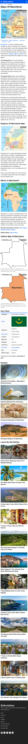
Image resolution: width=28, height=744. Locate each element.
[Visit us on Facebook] (4, 733)
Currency (3, 347)
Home (2, 713)
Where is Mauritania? (13, 40)
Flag (9, 41)
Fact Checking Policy (5, 723)
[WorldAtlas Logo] (8, 2)
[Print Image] (23, 11)
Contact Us (3, 715)
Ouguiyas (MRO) (15, 347)
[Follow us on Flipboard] (2, 733)
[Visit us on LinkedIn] (13, 733)
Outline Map (22, 40)
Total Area (3, 334)
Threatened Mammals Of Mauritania (12, 420)
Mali (22, 53)
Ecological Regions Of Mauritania (11, 438)
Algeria (16, 53)
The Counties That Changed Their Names (14, 697)
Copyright (3, 719)
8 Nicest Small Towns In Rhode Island (13, 677)
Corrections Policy (4, 725)
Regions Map (5, 40)
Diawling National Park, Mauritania (12, 402)
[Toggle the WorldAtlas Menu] (1, 1)
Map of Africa (14, 232)
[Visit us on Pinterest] (10, 733)
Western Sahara (10, 229)
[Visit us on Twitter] (7, 733)
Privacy (2, 717)
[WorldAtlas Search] (26, 1)
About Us (3, 721)
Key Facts (4, 41)
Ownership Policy (4, 728)
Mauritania (4, 44)
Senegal (10, 53)
